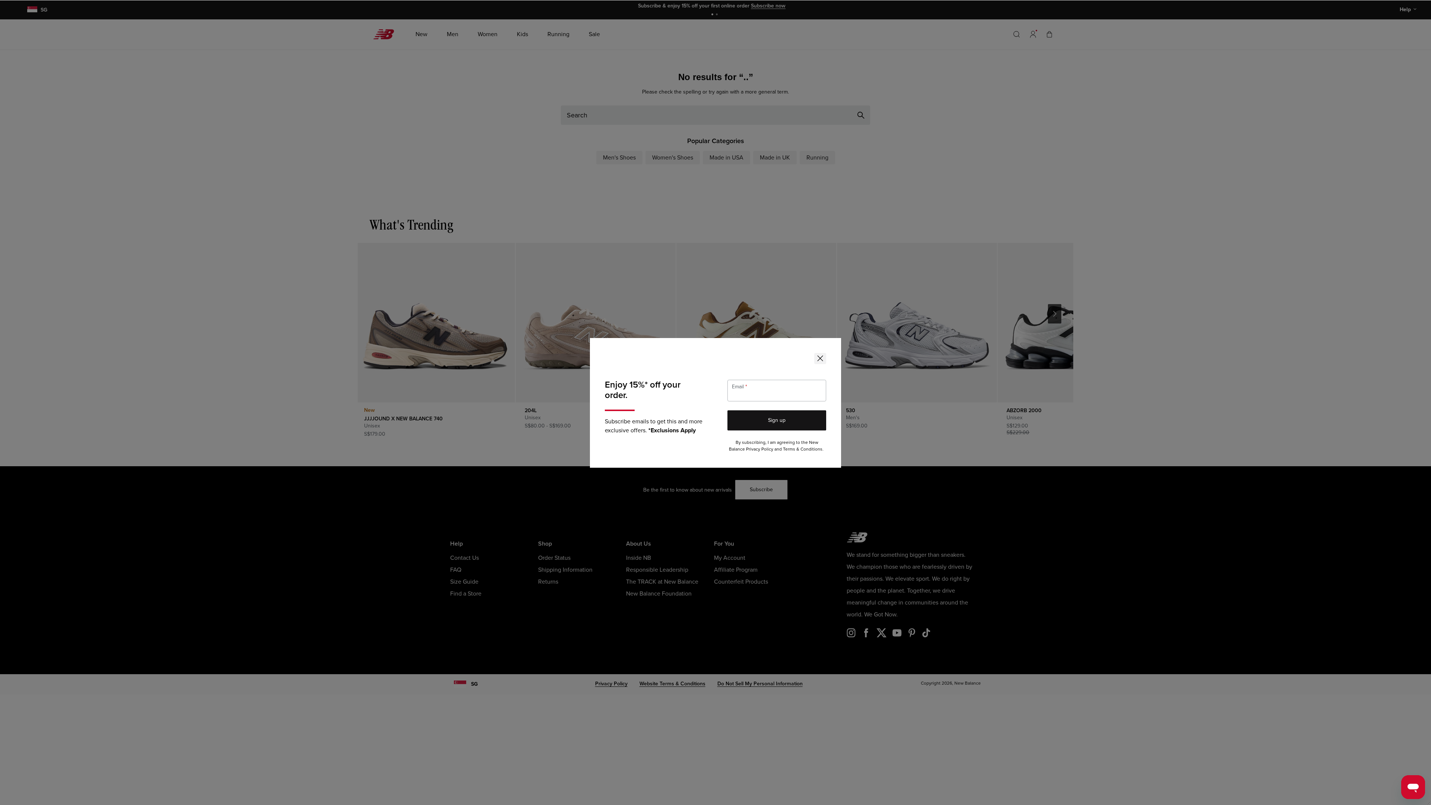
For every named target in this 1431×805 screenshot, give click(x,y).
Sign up (777, 420)
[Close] (820, 358)
